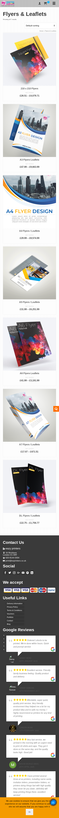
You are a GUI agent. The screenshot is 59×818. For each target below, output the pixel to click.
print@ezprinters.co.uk (16, 561)
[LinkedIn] (32, 572)
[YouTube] (23, 572)
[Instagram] (14, 572)
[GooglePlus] (19, 572)
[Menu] (54, 3)
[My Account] (39, 3)
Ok (29, 812)
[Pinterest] (27, 572)
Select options (29, 99)
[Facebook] (5, 572)
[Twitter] (10, 572)
